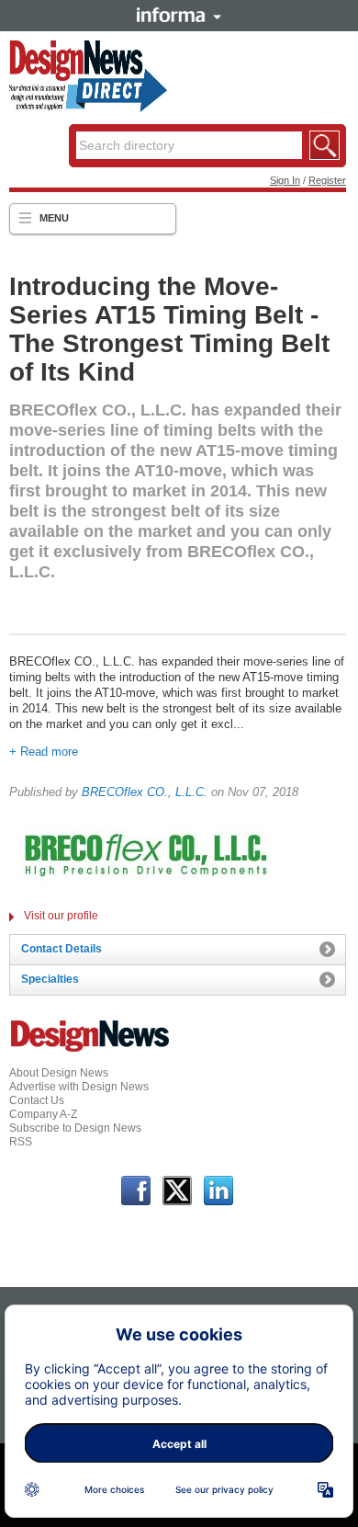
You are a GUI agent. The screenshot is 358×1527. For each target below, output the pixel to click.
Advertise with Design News (79, 1086)
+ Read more (43, 751)
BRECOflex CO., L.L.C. (144, 792)
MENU (54, 217)
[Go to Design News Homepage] (90, 1049)
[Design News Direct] (88, 108)
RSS (20, 1141)
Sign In (285, 180)
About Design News (58, 1072)
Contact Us (36, 1100)
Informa (179, 14)
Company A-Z (43, 1114)
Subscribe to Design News (75, 1128)
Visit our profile (61, 915)
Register (327, 180)
